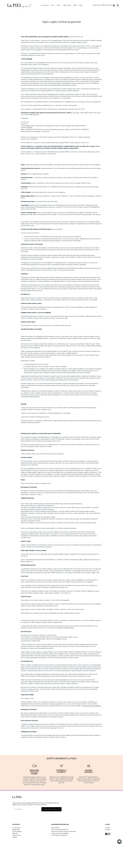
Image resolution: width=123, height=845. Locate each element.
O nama (107, 827)
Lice (53, 5)
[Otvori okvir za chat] (119, 841)
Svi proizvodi (45, 5)
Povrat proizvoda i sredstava (60, 833)
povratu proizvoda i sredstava (92, 706)
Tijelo (59, 5)
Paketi (75, 5)
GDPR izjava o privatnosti (59, 835)
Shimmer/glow (17, 831)
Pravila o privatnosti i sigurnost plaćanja (63, 831)
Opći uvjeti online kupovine (59, 829)
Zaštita (14, 837)
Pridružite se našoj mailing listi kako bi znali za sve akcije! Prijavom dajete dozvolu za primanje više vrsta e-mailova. (35, 804)
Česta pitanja (55, 827)
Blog (80, 5)
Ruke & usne (16, 835)
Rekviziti (15, 833)
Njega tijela (15, 829)
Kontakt (107, 829)
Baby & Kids (67, 5)
